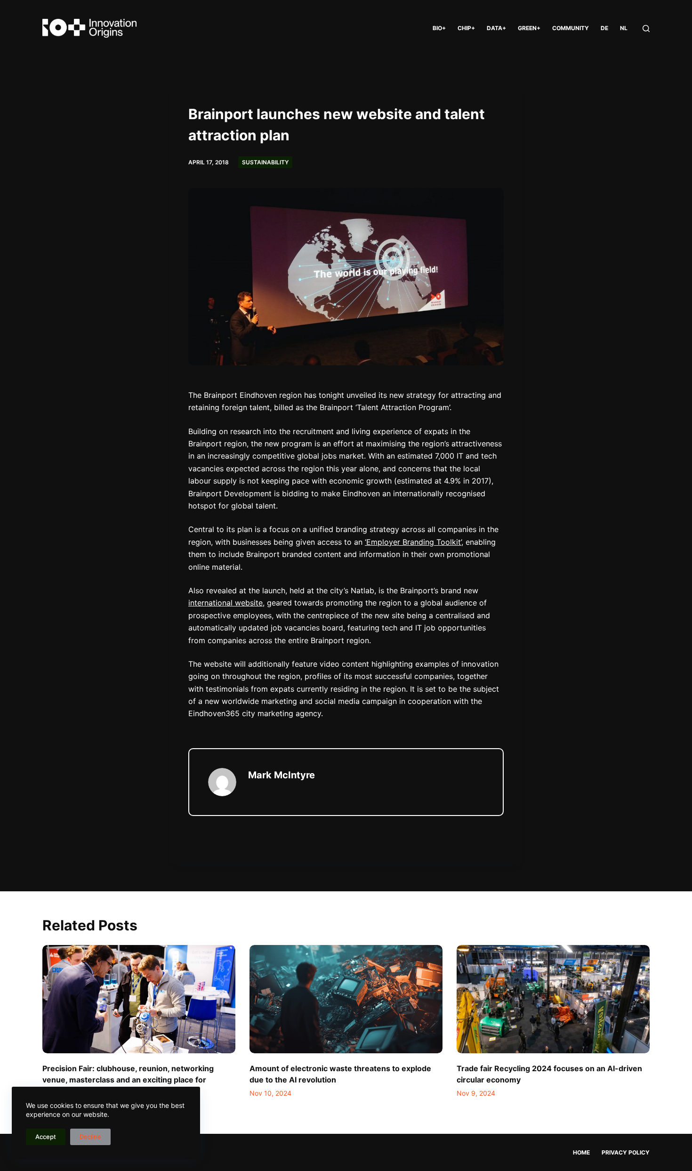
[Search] (646, 28)
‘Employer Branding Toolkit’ (413, 542)
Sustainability (265, 162)
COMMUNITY (570, 28)
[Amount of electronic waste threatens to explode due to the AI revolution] (346, 999)
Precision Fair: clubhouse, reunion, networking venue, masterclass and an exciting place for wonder (128, 1080)
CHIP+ (466, 28)
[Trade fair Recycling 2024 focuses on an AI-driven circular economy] (553, 999)
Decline (90, 1136)
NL (624, 28)
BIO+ (439, 28)
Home (581, 1152)
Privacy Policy (626, 1152)
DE (604, 28)
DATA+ (496, 28)
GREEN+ (529, 28)
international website (225, 602)
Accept (45, 1136)
